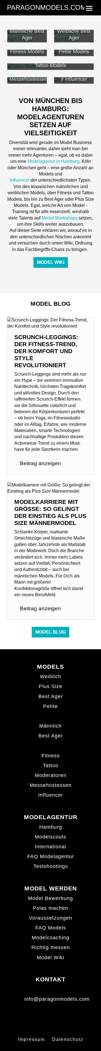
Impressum (31, 1039)
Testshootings (50, 866)
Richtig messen (50, 947)
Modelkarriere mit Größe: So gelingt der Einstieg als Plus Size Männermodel (50, 512)
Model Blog (50, 632)
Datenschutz (67, 1039)
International (50, 846)
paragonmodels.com (46, 7)
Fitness (51, 755)
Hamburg (50, 827)
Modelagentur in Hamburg (53, 161)
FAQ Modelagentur (50, 856)
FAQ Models (50, 928)
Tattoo (50, 765)
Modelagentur (50, 817)
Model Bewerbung (50, 898)
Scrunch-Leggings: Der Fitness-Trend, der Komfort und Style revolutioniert (46, 351)
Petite (50, 706)
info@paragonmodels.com (56, 999)
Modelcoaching (50, 937)
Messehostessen (51, 785)
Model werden (50, 888)
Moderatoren (50, 775)
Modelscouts (50, 837)
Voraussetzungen (50, 918)
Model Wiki (50, 262)
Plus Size (50, 686)
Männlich (50, 726)
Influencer (19, 180)
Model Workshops (59, 218)
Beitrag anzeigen (40, 463)
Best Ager (50, 696)
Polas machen (50, 908)
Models (50, 666)
